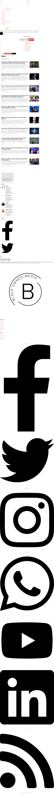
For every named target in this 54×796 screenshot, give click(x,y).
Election (14, 103)
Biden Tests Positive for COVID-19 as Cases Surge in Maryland (14, 118)
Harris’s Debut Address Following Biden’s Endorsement (14, 86)
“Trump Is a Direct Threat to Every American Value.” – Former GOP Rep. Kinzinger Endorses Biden (14, 138)
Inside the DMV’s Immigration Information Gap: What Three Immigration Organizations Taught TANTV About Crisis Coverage (9, 190)
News (10, 114)
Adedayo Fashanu (5, 103)
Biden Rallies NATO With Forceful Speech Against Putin (14, 128)
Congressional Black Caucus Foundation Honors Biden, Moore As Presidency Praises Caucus (15, 74)
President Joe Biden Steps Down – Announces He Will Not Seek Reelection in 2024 (14, 107)
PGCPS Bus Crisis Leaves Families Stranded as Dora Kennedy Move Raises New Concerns (10, 199)
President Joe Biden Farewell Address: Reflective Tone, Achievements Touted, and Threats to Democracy (14, 62)
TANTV (3, 114)
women (21, 103)
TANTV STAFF (4, 92)
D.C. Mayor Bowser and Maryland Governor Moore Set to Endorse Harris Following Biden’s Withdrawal (15, 96)
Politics (12, 92)
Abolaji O (3, 155)
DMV (12, 125)
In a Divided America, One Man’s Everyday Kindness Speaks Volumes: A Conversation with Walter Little (9, 213)
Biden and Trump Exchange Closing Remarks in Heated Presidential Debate (14, 148)
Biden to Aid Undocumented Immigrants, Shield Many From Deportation (14, 159)
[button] (1, 33)
